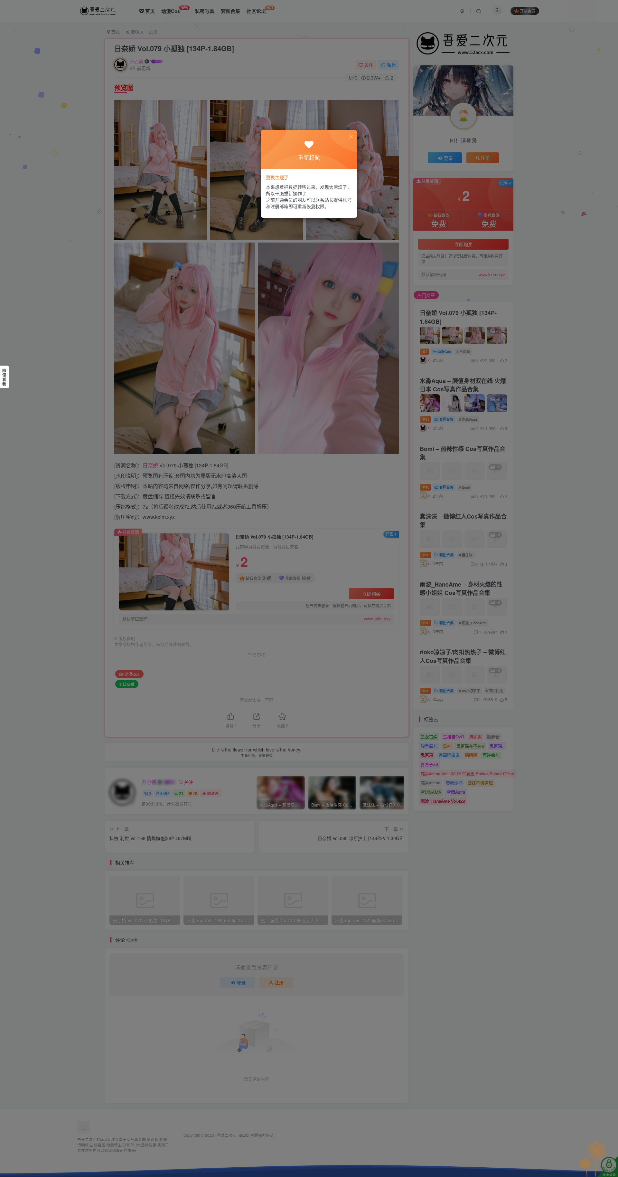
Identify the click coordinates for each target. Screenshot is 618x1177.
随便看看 (4, 377)
